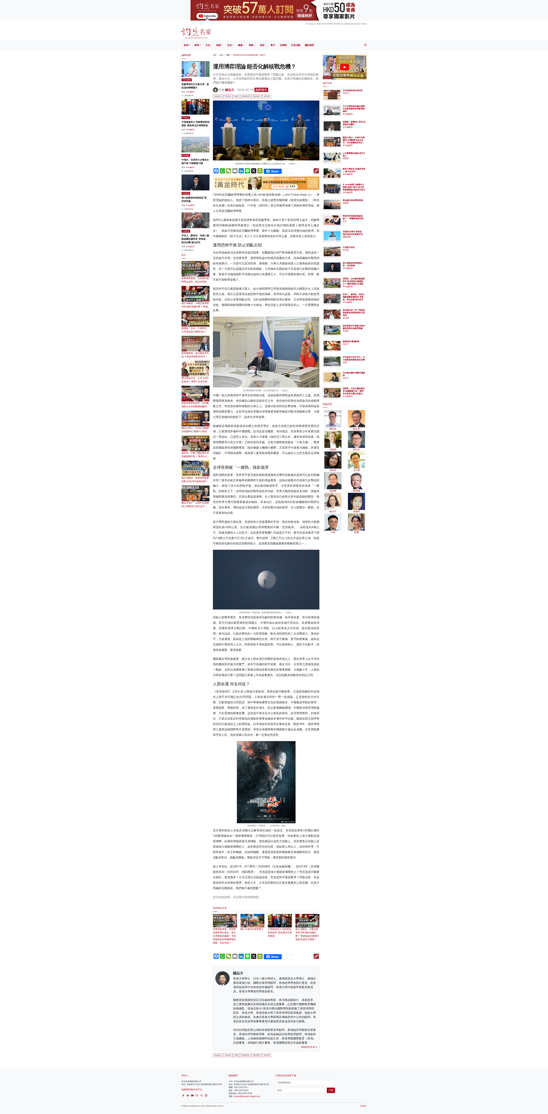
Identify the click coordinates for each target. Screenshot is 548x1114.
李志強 (346, 250)
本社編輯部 (190, 92)
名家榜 (283, 45)
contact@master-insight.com (247, 1096)
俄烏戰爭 (256, 96)
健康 (240, 45)
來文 (345, 221)
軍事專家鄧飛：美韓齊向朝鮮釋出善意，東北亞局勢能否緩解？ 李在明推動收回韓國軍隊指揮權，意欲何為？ (224, 936)
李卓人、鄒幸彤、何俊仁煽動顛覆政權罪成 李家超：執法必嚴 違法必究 (195, 239)
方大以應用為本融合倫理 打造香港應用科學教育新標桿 (354, 108)
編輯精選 (347, 237)
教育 (197, 45)
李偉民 (346, 331)
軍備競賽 (245, 96)
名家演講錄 (186, 80)
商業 (251, 45)
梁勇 (345, 362)
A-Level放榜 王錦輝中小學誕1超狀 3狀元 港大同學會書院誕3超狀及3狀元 (354, 187)
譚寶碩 (346, 158)
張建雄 (346, 203)
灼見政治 (185, 118)
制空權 (266, 96)
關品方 (229, 90)
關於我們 (309, 45)
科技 (262, 45)
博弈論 (228, 96)
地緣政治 (218, 96)
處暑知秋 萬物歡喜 (351, 341)
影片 (273, 45)
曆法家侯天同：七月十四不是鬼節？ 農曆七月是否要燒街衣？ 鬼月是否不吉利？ (195, 381)
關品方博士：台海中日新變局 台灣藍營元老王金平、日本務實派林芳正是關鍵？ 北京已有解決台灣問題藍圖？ (354, 142)
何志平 (346, 93)
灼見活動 (295, 45)
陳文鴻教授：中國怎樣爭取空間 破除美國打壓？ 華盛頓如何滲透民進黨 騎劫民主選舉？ (307, 934)
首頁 (214, 55)
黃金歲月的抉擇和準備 (353, 200)
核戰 (236, 96)
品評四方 (261, 90)
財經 (218, 45)
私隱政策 (363, 1106)
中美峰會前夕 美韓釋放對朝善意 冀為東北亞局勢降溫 (280, 932)
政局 (186, 45)
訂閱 (331, 1090)
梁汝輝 (346, 318)
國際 (228, 55)
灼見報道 (185, 155)
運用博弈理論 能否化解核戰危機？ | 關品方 (249, 55)
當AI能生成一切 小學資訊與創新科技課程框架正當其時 (354, 312)
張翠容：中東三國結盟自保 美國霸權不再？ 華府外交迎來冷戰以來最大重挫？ (195, 456)
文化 (208, 45)
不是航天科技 (349, 247)
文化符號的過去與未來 (353, 90)
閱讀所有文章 (308, 1047)
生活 (229, 45)
